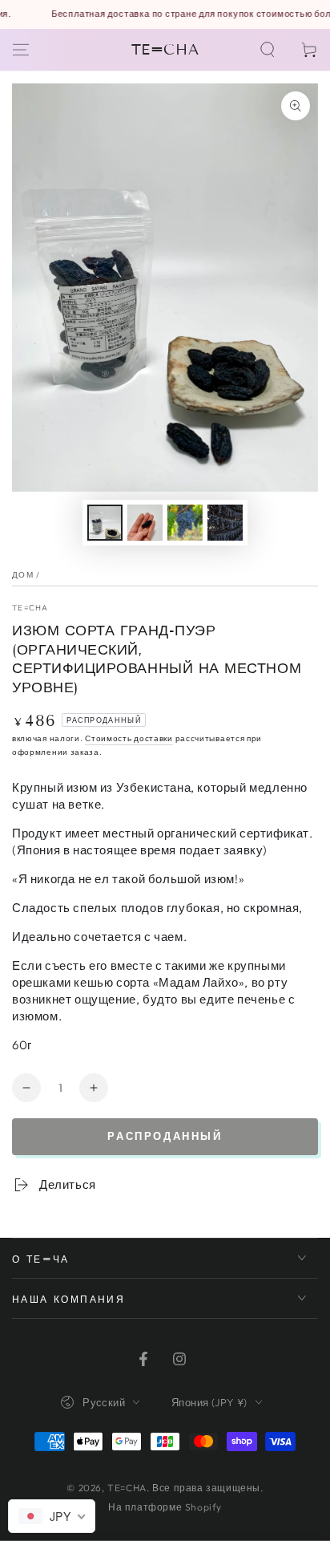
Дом (23, 575)
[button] (267, 49)
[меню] (21, 49)
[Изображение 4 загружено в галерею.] (225, 523)
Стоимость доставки (129, 738)
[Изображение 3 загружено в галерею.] (185, 523)
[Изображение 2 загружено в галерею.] (145, 523)
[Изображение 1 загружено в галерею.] (105, 523)
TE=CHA (30, 607)
